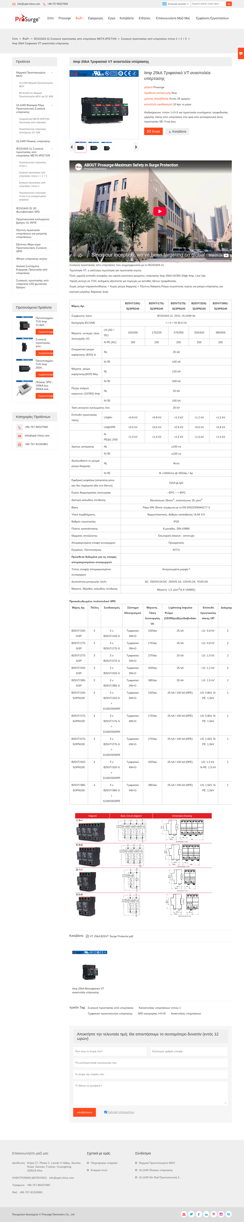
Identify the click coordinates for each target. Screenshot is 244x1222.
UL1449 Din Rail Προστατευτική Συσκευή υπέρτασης (170, 1177)
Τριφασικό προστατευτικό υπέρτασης (110, 1013)
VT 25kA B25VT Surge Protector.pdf (109, 936)
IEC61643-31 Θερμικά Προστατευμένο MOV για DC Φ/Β (36, 95)
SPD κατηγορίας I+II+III (152, 1013)
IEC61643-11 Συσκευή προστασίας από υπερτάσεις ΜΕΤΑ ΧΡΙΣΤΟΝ (75, 38)
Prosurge (65, 18)
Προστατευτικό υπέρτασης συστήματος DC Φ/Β (32, 131)
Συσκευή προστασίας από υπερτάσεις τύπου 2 (32, 184)
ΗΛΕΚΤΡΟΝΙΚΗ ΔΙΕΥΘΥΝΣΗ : (30, 1177)
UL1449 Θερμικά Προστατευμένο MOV (36, 85)
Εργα (111, 18)
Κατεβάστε (127, 18)
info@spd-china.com (28, 3)
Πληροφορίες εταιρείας (104, 1162)
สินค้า (79, 18)
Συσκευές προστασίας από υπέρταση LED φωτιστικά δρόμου (32, 284)
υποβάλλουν (84, 1112)
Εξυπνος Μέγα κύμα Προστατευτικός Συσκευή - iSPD (32, 248)
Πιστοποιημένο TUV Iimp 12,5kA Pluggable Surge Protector (44, 321)
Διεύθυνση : (19, 1162)
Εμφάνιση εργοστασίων (212, 18)
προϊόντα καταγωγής (158, 92)
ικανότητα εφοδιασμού (158, 104)
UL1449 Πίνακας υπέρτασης (33, 141)
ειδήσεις (145, 18)
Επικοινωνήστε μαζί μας (173, 18)
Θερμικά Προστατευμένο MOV (157, 1162)
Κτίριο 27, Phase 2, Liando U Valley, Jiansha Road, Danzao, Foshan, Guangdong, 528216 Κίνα (53, 1166)
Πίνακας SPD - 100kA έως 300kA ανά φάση (44, 386)
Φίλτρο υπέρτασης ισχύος (31, 258)
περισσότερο (46, 331)
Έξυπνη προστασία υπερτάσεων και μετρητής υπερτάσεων (31, 233)
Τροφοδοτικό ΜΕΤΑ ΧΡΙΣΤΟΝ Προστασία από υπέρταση (34, 121)
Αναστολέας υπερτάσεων (186, 1013)
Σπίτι (15, 38)
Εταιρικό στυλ (99, 1170)
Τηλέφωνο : (19, 1185)
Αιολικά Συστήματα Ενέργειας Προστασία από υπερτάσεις (31, 270)
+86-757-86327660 (57, 3)
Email (153, 131)
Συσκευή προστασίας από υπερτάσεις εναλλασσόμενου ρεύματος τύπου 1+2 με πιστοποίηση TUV (44, 343)
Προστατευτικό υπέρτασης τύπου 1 (32, 164)
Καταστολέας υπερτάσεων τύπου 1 (160, 1007)
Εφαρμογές (95, 18)
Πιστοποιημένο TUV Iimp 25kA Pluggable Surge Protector (44, 364)
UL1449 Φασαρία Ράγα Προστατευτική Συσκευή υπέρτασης (30, 109)
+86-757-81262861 (36, 444)
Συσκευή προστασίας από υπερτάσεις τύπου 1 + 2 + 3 (154, 38)
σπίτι (50, 18)
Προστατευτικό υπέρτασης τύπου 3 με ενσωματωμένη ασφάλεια (32, 196)
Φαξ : (15, 1192)
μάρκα (148, 87)
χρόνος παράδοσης (156, 98)
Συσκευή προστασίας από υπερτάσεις (110, 1007)
